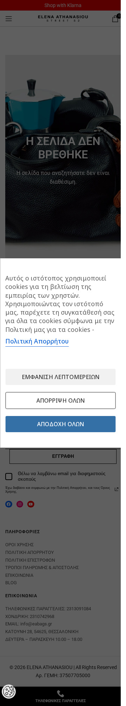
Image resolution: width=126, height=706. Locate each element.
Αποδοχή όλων (60, 424)
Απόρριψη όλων (60, 400)
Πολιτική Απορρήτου (37, 341)
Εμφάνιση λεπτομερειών (60, 377)
